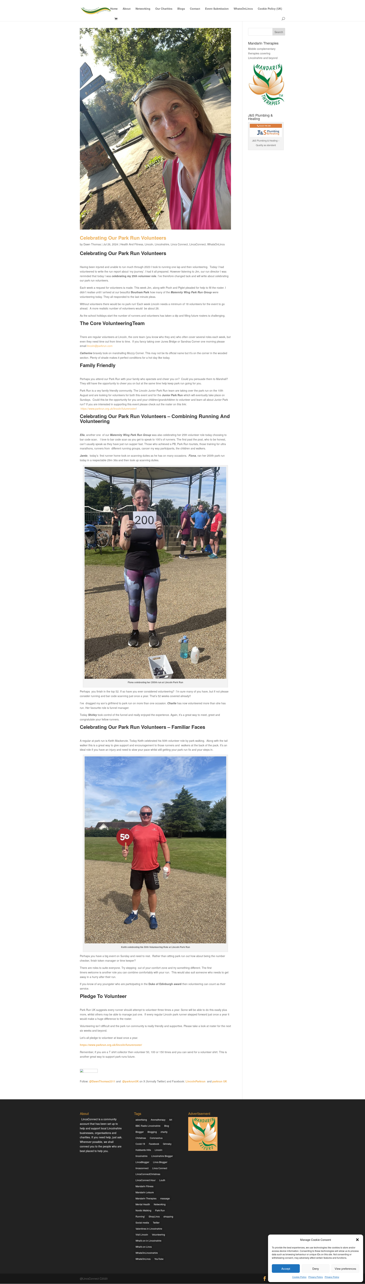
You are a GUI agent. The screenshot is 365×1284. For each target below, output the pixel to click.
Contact (195, 8)
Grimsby (167, 1143)
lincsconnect (142, 1168)
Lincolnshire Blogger (162, 1156)
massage (165, 1198)
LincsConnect (197, 244)
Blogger (140, 1131)
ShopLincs (154, 1216)
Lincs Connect (179, 244)
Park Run (160, 1210)
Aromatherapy (158, 1119)
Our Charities (163, 8)
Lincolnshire (162, 244)
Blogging (152, 1131)
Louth (162, 1180)
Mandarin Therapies (146, 1198)
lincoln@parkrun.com (100, 346)
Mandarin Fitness (144, 1186)
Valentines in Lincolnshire (149, 1228)
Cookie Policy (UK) (270, 8)
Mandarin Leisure (145, 1192)
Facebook (154, 1143)
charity (164, 1131)
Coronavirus (156, 1137)
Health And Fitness (131, 244)
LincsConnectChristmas (148, 1174)
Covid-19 (140, 1143)
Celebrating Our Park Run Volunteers (123, 237)
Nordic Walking (143, 1210)
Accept (285, 1268)
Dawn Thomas (92, 244)
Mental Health (143, 1204)
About (127, 8)
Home (114, 8)
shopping (168, 1216)
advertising (141, 1119)
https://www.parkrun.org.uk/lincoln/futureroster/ (111, 1045)
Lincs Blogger (160, 1162)
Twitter (156, 1222)
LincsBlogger (142, 1162)
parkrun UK (219, 1081)
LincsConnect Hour (146, 1180)
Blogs (181, 8)
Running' (140, 1216)
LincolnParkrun (196, 1081)
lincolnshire (142, 1156)
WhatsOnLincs (243, 8)
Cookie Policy (299, 1276)
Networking (143, 8)
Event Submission (217, 8)
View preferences (345, 1268)
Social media (142, 1222)
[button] (357, 1240)
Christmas (141, 1137)
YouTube (158, 1258)
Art (170, 1119)
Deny (315, 1268)
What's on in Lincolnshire (148, 1240)
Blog (166, 1125)
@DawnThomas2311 (102, 1081)
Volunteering (158, 1234)
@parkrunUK (130, 1081)
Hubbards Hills (143, 1149)
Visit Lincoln (142, 1234)
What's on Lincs (144, 1246)
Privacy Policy (315, 1276)
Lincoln (149, 244)
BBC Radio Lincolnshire (148, 1125)
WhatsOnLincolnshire (147, 1252)
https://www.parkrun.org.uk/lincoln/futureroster (108, 408)
